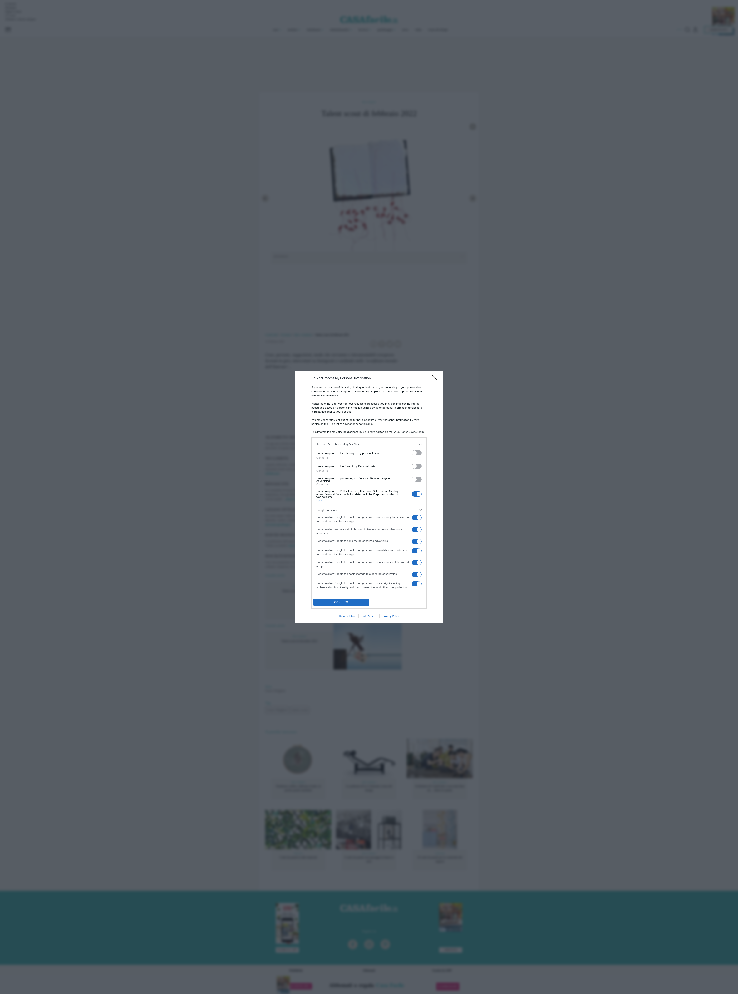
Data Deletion (347, 616)
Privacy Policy (390, 616)
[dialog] (369, 497)
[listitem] (369, 444)
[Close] (435, 378)
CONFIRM (341, 602)
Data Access (369, 616)
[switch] (417, 452)
